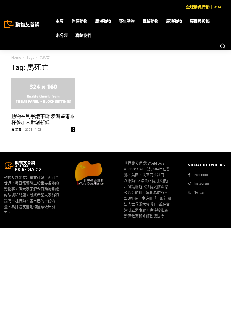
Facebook (201, 175)
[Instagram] (189, 183)
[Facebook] (189, 175)
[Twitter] (189, 192)
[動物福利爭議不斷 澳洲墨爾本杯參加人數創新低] (43, 93)
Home (16, 57)
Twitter (199, 192)
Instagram (201, 183)
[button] (222, 46)
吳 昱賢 (16, 129)
